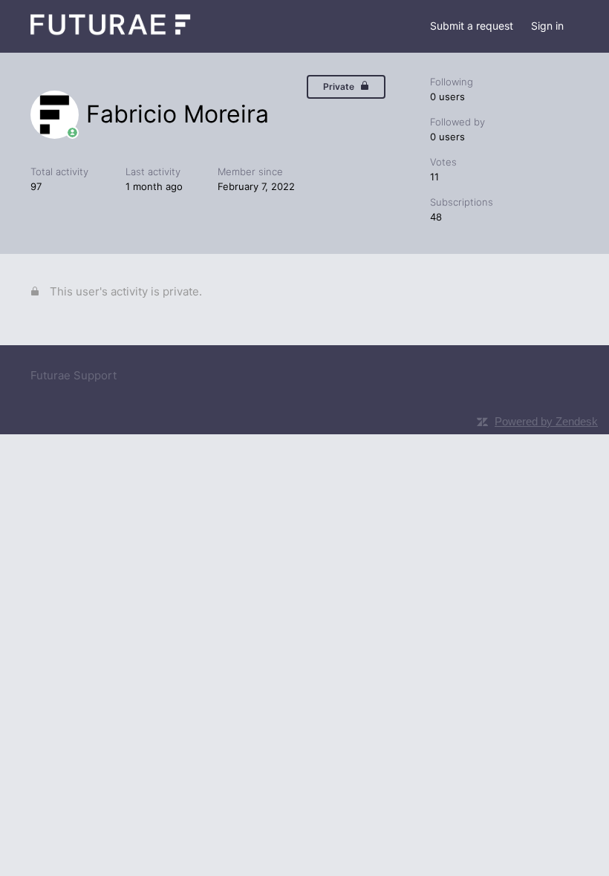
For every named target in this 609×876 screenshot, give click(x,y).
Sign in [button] (547, 25)
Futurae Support (73, 375)
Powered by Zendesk (546, 421)
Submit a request (471, 25)
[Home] (110, 34)
